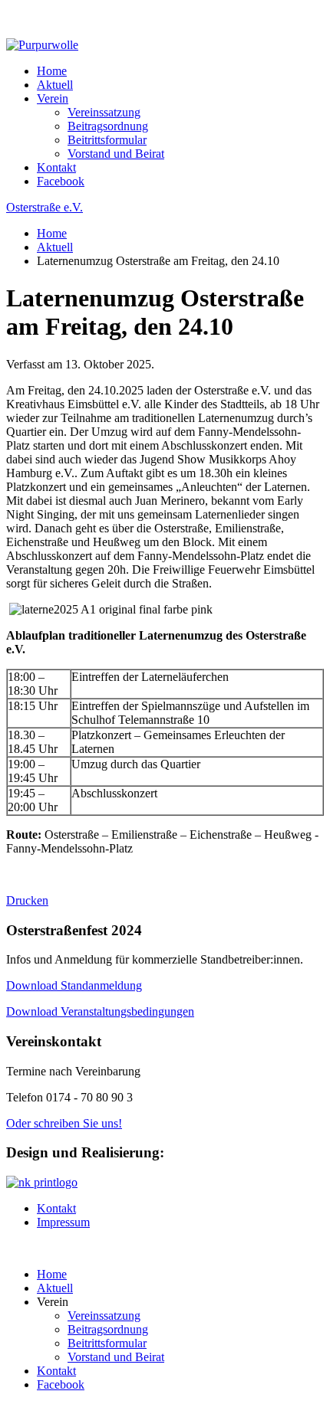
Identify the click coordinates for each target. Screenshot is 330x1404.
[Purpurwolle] (42, 44)
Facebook (60, 181)
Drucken (27, 900)
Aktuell (55, 84)
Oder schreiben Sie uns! (64, 1123)
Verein (52, 98)
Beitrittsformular (107, 139)
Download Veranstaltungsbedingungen (100, 1011)
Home (52, 70)
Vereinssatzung (104, 112)
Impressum (63, 1222)
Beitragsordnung (108, 126)
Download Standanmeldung (74, 985)
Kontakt (56, 167)
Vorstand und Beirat (116, 153)
